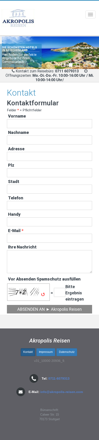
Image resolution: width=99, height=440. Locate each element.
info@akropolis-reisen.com (61, 392)
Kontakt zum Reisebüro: (35, 71)
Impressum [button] (46, 352)
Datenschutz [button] (67, 352)
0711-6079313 (59, 378)
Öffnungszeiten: (50, 77)
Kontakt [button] (28, 352)
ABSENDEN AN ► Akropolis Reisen (49, 309)
